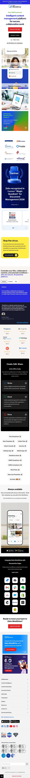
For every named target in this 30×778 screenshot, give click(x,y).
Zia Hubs (14, 479)
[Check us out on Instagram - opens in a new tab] (17, 726)
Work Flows (14, 470)
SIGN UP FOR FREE (15, 29)
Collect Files (21, 441)
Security (21, 446)
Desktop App (7, 451)
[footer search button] (27, 763)
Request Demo (15, 35)
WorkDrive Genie (14, 455)
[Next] (26, 228)
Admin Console (8, 446)
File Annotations (14, 436)
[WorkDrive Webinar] (15, 644)
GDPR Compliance (14, 460)
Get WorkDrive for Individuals (15, 43)
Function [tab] (10, 281)
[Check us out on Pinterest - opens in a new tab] (14, 726)
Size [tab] (16, 281)
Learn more (15, 572)
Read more (14, 204)
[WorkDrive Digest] (15, 664)
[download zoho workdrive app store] (10, 550)
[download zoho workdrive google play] (19, 550)
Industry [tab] (4, 281)
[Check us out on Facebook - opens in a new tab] (2, 726)
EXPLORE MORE (9, 255)
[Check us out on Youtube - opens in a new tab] (11, 726)
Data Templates (7, 441)
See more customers (22, 322)
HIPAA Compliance (14, 465)
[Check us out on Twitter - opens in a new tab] (5, 726)
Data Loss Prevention (14, 474)
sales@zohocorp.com (8, 717)
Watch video (16, 39)
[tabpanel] (15, 304)
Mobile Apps (21, 451)
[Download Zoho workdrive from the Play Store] (15, 721)
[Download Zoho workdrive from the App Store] (5, 721)
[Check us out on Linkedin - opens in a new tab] (8, 726)
